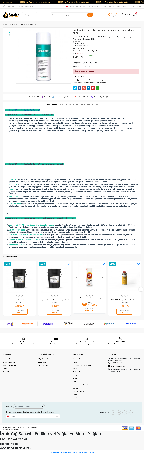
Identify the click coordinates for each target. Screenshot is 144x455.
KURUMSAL (7, 354)
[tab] (51, 104)
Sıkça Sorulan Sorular (44, 359)
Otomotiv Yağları (78, 359)
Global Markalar (8, 372)
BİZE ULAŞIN (112, 354)
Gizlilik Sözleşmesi (9, 362)
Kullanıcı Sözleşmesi (9, 365)
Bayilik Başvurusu (93, 6)
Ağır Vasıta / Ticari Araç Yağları (82, 365)
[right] (141, 289)
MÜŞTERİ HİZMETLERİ (46, 354)
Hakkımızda (6, 359)
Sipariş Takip (103, 6)
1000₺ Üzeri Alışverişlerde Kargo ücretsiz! (35, 2)
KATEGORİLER (78, 354)
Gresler (75, 375)
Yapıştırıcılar (76, 398)
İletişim (125, 6)
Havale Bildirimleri (43, 365)
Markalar (111, 6)
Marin (74, 381)
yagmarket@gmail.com (118, 366)
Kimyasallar (76, 378)
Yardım (118, 6)
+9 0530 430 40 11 (116, 363)
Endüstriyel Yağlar (78, 372)
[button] (137, 14)
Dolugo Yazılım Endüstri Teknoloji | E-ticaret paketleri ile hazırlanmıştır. (72, 452)
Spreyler (75, 394)
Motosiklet (76, 388)
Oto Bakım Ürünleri (78, 391)
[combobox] (8, 416)
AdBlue (75, 362)
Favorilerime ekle (80, 76)
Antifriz (75, 368)
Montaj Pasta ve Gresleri (80, 385)
